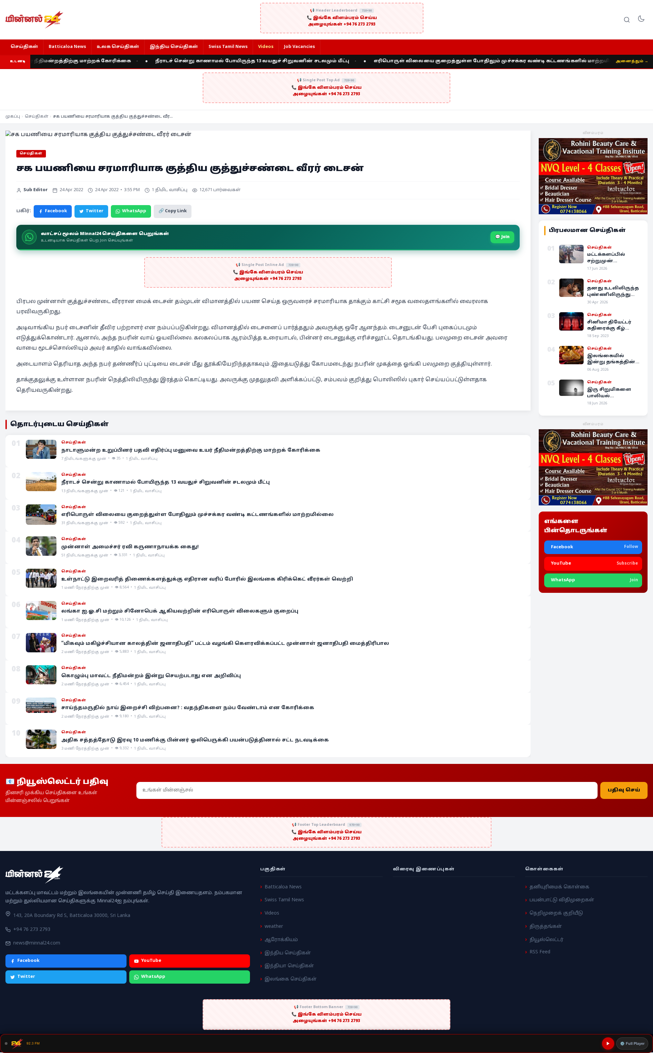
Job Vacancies (299, 47)
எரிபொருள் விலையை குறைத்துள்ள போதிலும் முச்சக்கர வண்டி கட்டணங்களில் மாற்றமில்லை (466, 61)
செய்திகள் (24, 47)
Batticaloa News (67, 47)
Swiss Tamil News (228, 47)
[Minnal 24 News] (34, 20)
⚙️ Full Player (632, 1043)
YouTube (151, 961)
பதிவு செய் (624, 790)
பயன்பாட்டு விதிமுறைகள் (562, 900)
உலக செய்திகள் (118, 47)
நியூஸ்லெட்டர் (547, 939)
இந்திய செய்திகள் (174, 47)
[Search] (626, 19)
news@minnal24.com (36, 943)
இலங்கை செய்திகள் (291, 979)
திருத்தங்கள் (546, 927)
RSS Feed (540, 952)
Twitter (94, 211)
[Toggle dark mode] (641, 19)
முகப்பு (12, 116)
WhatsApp (134, 211)
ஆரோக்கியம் (281, 939)
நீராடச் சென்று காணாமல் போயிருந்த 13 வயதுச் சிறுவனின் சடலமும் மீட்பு (219, 61)
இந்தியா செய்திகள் (289, 966)
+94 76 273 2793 (31, 930)
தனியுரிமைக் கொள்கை (559, 887)
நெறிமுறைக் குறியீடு (556, 913)
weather (274, 927)
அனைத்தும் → (632, 61)
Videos (265, 47)
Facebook (56, 211)
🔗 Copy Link (172, 211)
